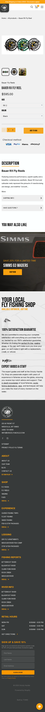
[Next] (40, 43)
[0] (36, 7)
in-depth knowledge (10, 383)
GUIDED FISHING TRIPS (10, 513)
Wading (5, 494)
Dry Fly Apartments (10, 539)
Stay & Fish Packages (10, 546)
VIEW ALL (4, 550)
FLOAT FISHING (7, 517)
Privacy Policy (11, 678)
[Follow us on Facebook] (3, 438)
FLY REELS (5, 490)
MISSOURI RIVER (8, 606)
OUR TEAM (6, 464)
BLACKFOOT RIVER (9, 595)
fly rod (13, 346)
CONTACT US (7, 471)
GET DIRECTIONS (9, 634)
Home (4, 18)
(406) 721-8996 (7, 430)
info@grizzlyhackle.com (13, 433)
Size (3, 99)
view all (4, 527)
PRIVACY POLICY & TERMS (12, 447)
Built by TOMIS (22, 700)
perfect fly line (27, 343)
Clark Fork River (9, 569)
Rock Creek (6, 572)
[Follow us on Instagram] (8, 438)
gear (20, 386)
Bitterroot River (9, 562)
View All (4, 501)
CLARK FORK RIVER (9, 599)
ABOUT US (6, 461)
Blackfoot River (9, 566)
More (4, 192)
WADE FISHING (7, 520)
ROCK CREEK (6, 602)
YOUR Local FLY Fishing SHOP (18, 302)
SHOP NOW (12, 272)
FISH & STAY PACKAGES (10, 523)
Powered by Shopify (22, 690)
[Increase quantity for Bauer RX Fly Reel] (12, 130)
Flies (3, 497)
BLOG (4, 468)
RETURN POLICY (6, 475)
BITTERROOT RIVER (9, 592)
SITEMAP (5, 444)
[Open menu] (42, 7)
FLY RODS (5, 487)
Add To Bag (33, 130)
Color (4, 110)
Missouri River (8, 576)
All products (12, 18)
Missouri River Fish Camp (12, 543)
